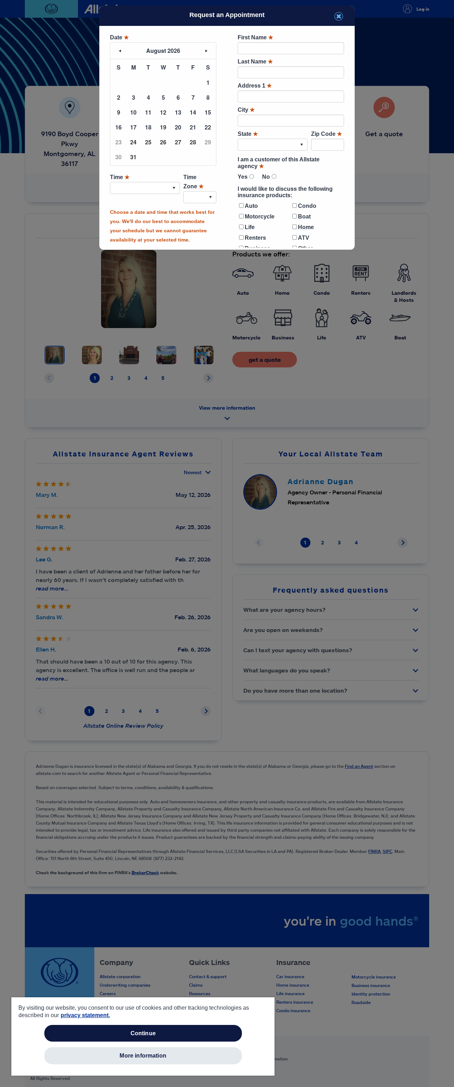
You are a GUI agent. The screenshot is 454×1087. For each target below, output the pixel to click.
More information (143, 1056)
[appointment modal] (227, 127)
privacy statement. (85, 1015)
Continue (143, 1033)
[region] (143, 1036)
